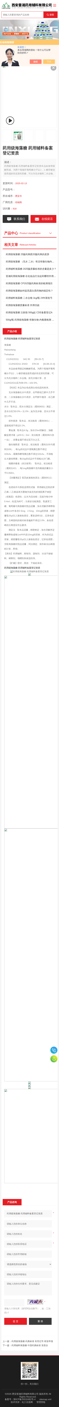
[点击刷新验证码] (35, 1302)
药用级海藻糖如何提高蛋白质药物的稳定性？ (29, 290)
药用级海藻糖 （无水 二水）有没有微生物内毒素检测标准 (31, 261)
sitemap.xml (45, 1399)
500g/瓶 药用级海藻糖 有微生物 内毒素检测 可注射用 (31, 319)
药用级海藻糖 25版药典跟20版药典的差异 (27, 254)
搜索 (52, 14)
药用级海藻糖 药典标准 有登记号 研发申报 (32, 1341)
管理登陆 (41, 1402)
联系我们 (18, 219)
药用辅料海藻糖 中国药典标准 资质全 (29, 1345)
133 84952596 (53, 1050)
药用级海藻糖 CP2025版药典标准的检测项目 (29, 283)
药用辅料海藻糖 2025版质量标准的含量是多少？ (31, 268)
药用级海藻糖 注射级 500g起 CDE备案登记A (29, 312)
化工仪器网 (27, 1402)
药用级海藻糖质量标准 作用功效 (22, 305)
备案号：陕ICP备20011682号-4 (20, 1399)
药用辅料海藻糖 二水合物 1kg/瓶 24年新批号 (29, 298)
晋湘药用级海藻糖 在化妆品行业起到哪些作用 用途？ (31, 276)
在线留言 (46, 219)
